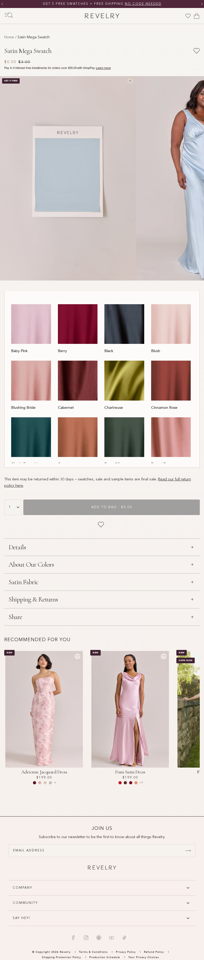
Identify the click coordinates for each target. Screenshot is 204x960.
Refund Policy (154, 952)
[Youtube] (111, 937)
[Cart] (196, 16)
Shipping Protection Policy (61, 957)
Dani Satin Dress (130, 772)
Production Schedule (104, 957)
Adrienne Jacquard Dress (44, 772)
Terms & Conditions (94, 952)
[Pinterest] (99, 937)
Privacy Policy (126, 952)
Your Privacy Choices (143, 957)
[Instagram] (86, 937)
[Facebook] (73, 937)
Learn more (103, 68)
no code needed (143, 4)
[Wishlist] (188, 16)
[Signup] (188, 850)
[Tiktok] (124, 937)
